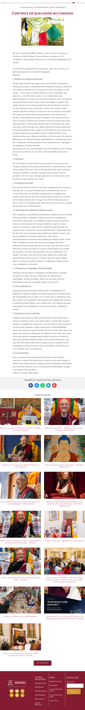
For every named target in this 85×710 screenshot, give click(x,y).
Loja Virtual (54, 701)
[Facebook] (12, 691)
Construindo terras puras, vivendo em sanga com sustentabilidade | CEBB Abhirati (20, 503)
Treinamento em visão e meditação (49, 8)
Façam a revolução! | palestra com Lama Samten (64, 541)
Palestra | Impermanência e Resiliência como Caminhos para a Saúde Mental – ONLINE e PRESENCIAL (64, 504)
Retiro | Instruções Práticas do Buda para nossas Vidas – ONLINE (20, 578)
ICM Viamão (39, 687)
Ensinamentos (27, 8)
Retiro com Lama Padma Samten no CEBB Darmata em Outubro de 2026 (20, 654)
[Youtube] (17, 691)
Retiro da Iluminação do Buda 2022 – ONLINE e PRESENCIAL (64, 466)
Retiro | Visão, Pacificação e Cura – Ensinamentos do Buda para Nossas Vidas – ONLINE (20, 542)
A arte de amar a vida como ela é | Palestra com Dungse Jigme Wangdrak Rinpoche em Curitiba (64, 617)
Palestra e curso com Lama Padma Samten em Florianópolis (20, 466)
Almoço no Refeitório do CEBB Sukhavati (20, 616)
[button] (30, 385)
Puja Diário (53, 685)
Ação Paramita (40, 683)
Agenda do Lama (56, 682)
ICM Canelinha (40, 695)
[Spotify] (17, 695)
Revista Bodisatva (38, 704)
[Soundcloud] (12, 695)
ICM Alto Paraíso (41, 691)
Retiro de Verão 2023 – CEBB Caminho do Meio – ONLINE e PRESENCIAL (64, 429)
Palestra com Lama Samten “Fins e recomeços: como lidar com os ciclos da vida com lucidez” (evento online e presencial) (64, 579)
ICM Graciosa (39, 699)
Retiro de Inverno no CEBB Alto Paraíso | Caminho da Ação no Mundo (20, 429)
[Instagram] (22, 691)
